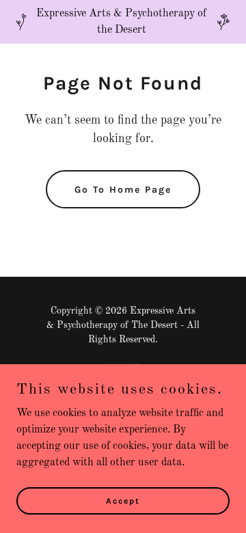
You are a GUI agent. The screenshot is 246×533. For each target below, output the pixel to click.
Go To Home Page (123, 189)
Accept (123, 500)
